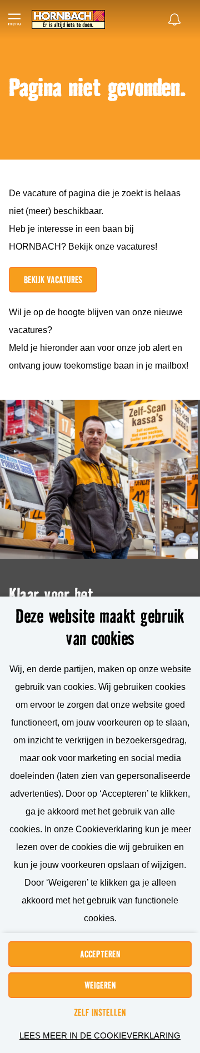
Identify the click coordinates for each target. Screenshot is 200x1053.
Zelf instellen (100, 1012)
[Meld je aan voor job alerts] (174, 19)
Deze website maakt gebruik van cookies (100, 627)
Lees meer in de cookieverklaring (100, 1035)
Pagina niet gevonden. (97, 88)
